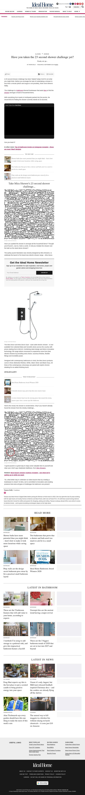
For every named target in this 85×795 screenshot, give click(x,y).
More (76, 11)
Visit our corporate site (63, 789)
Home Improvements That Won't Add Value (36, 751)
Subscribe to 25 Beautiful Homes (72, 754)
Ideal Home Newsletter (72, 747)
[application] (29, 121)
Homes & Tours (30, 11)
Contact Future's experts (35, 771)
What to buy (67, 11)
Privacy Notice (9, 278)
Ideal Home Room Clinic (72, 750)
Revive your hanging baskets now (39, 16)
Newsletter (51, 74)
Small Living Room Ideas (36, 744)
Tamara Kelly (32, 64)
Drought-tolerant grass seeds (61, 16)
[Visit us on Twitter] (73, 4)
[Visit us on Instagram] (75, 4)
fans (45, 90)
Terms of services (25, 277)
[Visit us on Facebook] (70, 4)
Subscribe (76, 7)
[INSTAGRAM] (5, 493)
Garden (19, 11)
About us (22, 771)
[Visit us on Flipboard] (80, 4)
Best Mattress (51, 744)
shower (6, 92)
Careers (26, 777)
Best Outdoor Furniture (54, 750)
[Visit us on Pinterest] (78, 4)
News (56, 64)
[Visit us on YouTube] (83, 4)
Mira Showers (41, 468)
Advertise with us (60, 771)
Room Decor (9, 11)
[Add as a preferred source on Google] (42, 783)
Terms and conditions (36, 774)
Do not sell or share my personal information (45, 777)
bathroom (20, 90)
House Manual (55, 11)
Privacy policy (49, 774)
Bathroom (46, 53)
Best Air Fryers (51, 753)
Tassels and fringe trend (17, 16)
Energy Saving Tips (35, 754)
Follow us (42, 74)
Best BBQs (50, 747)
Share (8, 74)
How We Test (24, 774)
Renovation (43, 11)
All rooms (38, 53)
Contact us (49, 771)
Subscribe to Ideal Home (72, 744)
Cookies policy (60, 774)
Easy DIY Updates (34, 747)
